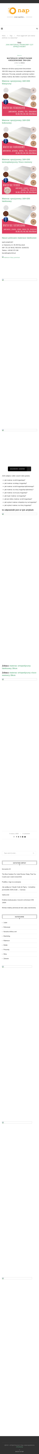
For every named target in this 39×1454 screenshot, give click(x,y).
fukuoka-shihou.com (10, 931)
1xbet (5, 922)
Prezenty (6, 949)
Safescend (5, 895)
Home (3, 35)
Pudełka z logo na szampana (11, 882)
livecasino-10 (6, 869)
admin (23, 63)
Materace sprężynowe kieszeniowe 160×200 (19, 59)
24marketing (19, 1447)
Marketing (7, 936)
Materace (19, 55)
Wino (5, 954)
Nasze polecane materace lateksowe (19, 238)
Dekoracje (7, 927)
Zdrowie (6, 958)
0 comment (26, 833)
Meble (6, 945)
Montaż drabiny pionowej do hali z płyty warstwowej (19, 908)
